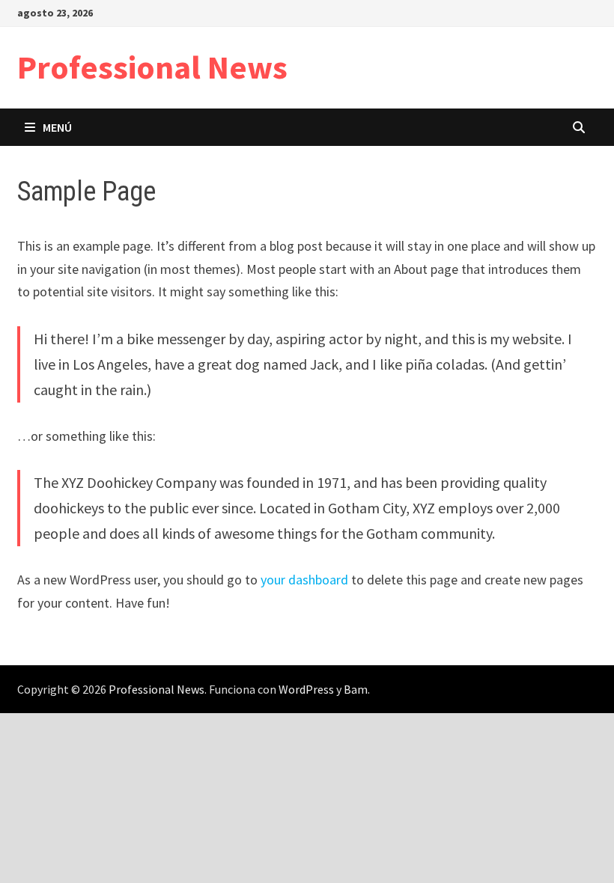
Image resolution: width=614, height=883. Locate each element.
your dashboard (304, 579)
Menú (57, 127)
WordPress (306, 689)
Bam (356, 689)
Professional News (152, 67)
